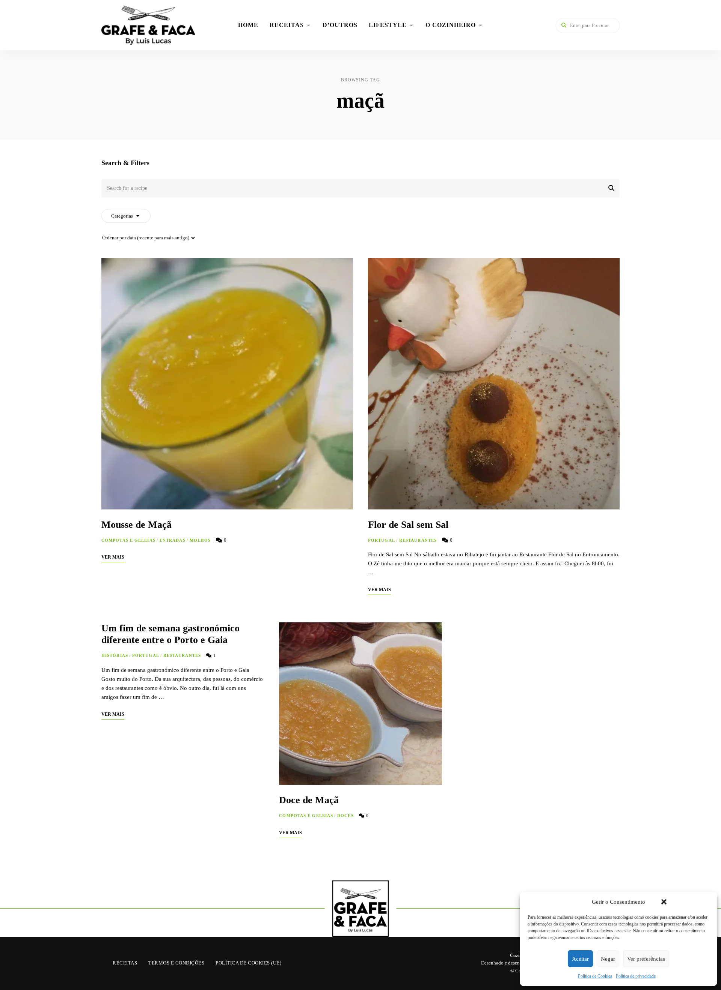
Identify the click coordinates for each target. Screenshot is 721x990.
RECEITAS (287, 25)
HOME (248, 25)
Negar (608, 959)
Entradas (173, 540)
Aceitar (580, 959)
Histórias (114, 655)
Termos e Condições (176, 963)
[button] (664, 902)
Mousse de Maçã (136, 524)
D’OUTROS (340, 25)
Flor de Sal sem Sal (408, 524)
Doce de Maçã (309, 800)
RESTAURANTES (418, 540)
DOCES (345, 815)
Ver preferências (646, 959)
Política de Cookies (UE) (248, 963)
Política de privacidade (636, 976)
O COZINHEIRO (450, 25)
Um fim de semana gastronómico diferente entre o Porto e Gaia (170, 634)
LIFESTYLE (388, 25)
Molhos (200, 540)
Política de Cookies (595, 976)
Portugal (381, 540)
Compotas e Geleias (128, 540)
